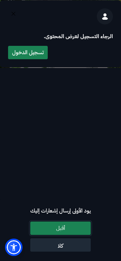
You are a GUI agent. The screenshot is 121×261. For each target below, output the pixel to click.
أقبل (60, 228)
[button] (14, 247)
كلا (60, 246)
